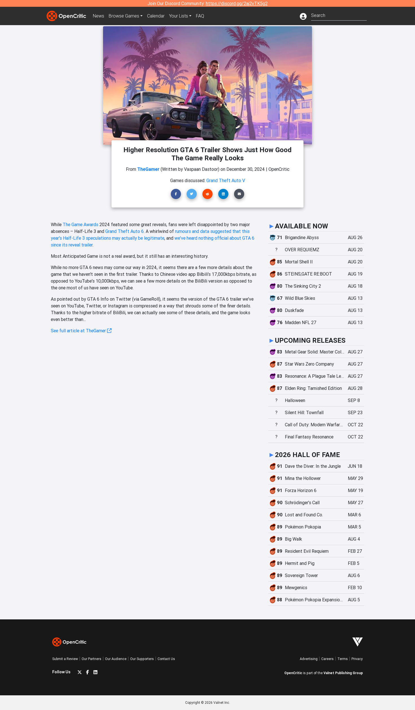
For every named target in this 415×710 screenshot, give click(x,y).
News (98, 16)
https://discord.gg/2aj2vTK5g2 (237, 3)
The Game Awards (80, 224)
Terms (342, 659)
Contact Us (166, 659)
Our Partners (91, 659)
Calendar (156, 16)
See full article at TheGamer (79, 330)
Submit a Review (65, 659)
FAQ (200, 16)
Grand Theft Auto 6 (124, 231)
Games (124, 16)
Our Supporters (142, 659)
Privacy (357, 659)
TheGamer (148, 169)
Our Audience (115, 659)
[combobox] (339, 15)
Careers (327, 659)
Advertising (309, 659)
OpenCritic (293, 673)
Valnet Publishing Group (343, 673)
